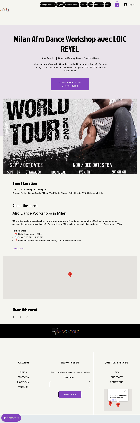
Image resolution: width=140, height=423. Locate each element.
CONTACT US (116, 382)
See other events (70, 85)
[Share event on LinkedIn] (27, 317)
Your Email (69, 377)
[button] (117, 4)
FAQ (117, 372)
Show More (18, 248)
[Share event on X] (20, 317)
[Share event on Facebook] (13, 317)
